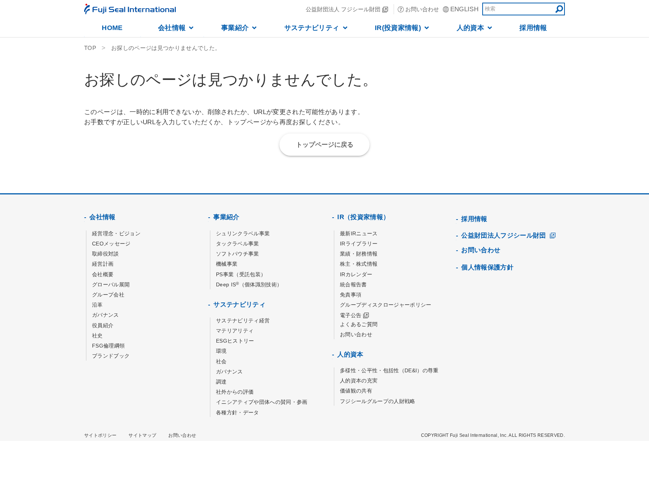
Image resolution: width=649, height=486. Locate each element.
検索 (559, 9)
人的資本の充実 (358, 381)
